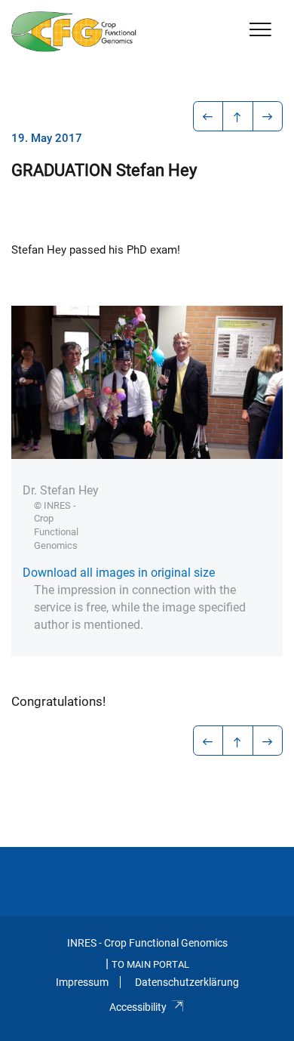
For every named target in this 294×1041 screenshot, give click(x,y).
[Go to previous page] (208, 116)
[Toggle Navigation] (260, 30)
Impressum (82, 982)
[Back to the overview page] (237, 116)
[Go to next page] (268, 116)
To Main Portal (150, 964)
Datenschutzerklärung (187, 982)
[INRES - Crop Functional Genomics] (73, 31)
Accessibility (138, 1007)
